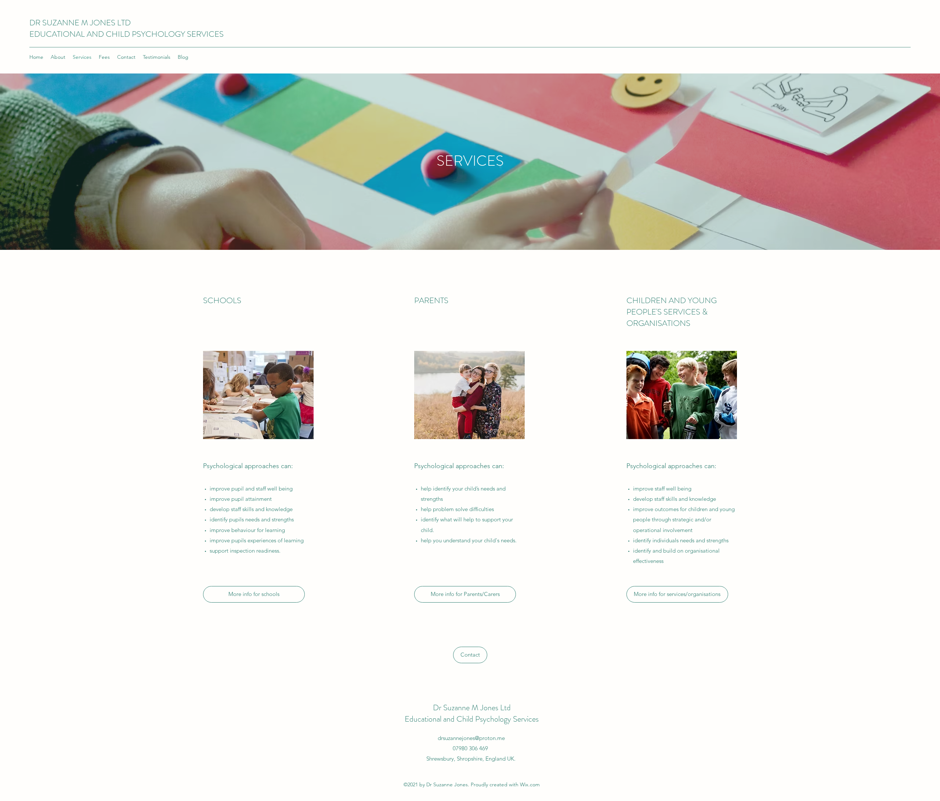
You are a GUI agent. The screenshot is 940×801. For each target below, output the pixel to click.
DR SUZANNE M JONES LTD (80, 22)
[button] (470, 655)
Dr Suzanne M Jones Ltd (472, 707)
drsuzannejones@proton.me (471, 737)
